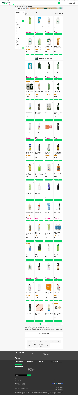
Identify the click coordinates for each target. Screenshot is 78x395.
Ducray (57, 334)
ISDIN (41, 335)
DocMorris (17, 6)
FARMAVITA (41, 334)
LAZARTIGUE (27, 334)
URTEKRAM (38, 334)
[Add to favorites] (33, 16)
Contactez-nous (18, 364)
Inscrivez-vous (29, 375)
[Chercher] (59, 3)
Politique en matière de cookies (59, 389)
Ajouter (30, 34)
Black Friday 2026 (30, 370)
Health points (30, 368)
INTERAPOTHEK (53, 334)
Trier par (56, 13)
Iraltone (49, 335)
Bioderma (60, 334)
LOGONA (45, 334)
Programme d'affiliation (31, 366)
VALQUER (48, 334)
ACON (46, 335)
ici (20, 380)
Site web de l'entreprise (31, 369)
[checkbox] (20, 22)
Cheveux (23, 6)
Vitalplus (39, 335)
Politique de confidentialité (59, 387)
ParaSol (44, 335)
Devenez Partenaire (31, 367)
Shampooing (26, 6)
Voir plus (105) (17, 34)
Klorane (31, 334)
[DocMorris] (6, 3)
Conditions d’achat (60, 388)
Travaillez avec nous (31, 365)
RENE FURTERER (34, 334)
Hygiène (20, 6)
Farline (50, 334)
